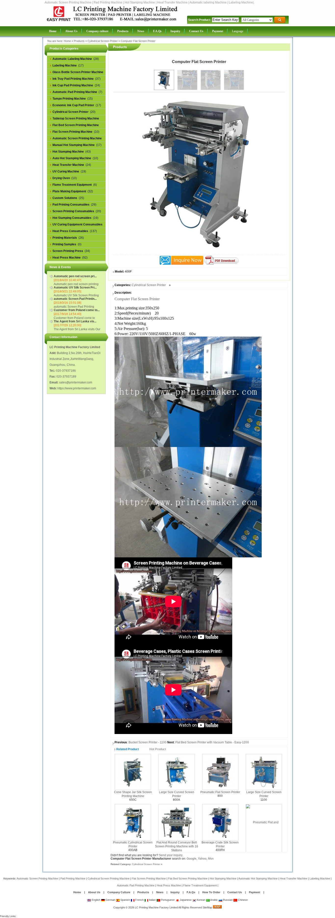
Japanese (185, 899)
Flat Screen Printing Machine (149, 878)
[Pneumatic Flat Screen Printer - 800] (220, 772)
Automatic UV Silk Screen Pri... (75, 287)
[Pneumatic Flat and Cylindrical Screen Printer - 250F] (264, 840)
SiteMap (207, 907)
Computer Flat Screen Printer (138, 40)
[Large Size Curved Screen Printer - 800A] (176, 772)
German (110, 899)
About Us (94, 892)
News (160, 892)
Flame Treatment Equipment (200, 885)
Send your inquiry (170, 855)
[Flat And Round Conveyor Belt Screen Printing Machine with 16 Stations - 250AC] (176, 822)
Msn (211, 858)
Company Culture (118, 892)
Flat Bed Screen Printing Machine (187, 878)
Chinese (242, 899)
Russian (227, 899)
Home (67, 40)
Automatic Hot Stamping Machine (258, 878)
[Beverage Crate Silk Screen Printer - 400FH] (220, 822)
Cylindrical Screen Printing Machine (108, 878)
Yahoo (202, 858)
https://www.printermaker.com (76, 388)
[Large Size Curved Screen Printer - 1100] (264, 772)
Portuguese (167, 899)
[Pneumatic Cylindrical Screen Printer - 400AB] (133, 822)
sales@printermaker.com (75, 382)
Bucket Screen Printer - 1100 (148, 742)
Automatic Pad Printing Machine (136, 885)
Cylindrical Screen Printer (103, 40)
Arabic (214, 899)
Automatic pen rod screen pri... (75, 276)
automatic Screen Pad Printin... (75, 299)
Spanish (125, 899)
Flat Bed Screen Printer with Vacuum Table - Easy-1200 (212, 742)
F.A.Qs (191, 892)
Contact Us (234, 892)
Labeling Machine (319, 878)
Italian (152, 899)
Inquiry (175, 892)
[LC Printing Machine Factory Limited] (113, 21)
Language (237, 31)
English (95, 899)
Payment (254, 892)
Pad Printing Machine (72, 878)
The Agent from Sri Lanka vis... (75, 321)
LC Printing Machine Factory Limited (156, 907)
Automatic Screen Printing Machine (37, 878)
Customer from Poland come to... (77, 310)
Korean (200, 899)
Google (191, 858)
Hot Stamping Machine (223, 878)
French (139, 899)
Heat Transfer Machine (293, 878)
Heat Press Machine (169, 885)
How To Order (211, 892)
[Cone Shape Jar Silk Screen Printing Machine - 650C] (133, 772)
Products (79, 40)
